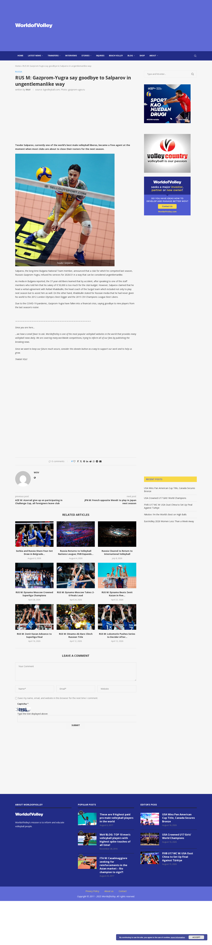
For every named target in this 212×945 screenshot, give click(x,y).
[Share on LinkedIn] (87, 461)
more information (178, 937)
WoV (28, 89)
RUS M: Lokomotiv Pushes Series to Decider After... (117, 635)
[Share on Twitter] (81, 461)
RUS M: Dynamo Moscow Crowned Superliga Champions (34, 594)
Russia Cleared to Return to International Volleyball (117, 552)
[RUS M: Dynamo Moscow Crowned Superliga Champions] (34, 575)
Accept (196, 937)
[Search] (195, 55)
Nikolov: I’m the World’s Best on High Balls (165, 514)
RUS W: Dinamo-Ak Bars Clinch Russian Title (75, 635)
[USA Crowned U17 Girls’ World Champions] (149, 839)
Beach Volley (116, 55)
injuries (100, 55)
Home (20, 55)
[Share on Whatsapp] (94, 461)
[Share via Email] (100, 461)
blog (130, 55)
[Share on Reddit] (90, 461)
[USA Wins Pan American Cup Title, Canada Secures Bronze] (149, 819)
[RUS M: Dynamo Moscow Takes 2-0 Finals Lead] (76, 575)
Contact (123, 891)
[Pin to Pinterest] (84, 461)
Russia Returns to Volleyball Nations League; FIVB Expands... (75, 552)
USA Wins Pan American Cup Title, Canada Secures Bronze (178, 818)
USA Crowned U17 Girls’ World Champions (165, 498)
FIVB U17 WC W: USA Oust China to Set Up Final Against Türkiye (177, 857)
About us (108, 891)
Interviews (71, 55)
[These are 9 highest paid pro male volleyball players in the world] (87, 819)
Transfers (53, 55)
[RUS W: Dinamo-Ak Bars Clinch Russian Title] (76, 617)
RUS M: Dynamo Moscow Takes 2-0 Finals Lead (75, 594)
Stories (85, 55)
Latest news (34, 55)
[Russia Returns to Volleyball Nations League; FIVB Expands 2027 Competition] (76, 534)
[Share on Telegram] (97, 461)
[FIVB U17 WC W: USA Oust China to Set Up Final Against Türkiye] (149, 858)
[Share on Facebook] (78, 461)
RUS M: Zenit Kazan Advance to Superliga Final (34, 635)
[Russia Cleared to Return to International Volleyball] (117, 534)
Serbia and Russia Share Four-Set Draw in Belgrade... (34, 552)
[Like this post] (74, 461)
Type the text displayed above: (32, 713)
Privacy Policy (92, 891)
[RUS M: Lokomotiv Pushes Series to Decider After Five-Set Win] (117, 617)
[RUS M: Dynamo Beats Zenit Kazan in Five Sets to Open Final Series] (117, 575)
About (152, 55)
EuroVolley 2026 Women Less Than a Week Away (169, 521)
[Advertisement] (137, 25)
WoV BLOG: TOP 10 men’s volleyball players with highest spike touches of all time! (115, 840)
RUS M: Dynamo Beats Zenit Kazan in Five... (117, 594)
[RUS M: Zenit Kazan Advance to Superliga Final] (34, 617)
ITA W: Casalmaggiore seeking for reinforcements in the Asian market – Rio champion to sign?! (113, 865)
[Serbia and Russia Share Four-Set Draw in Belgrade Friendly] (34, 534)
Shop (142, 55)
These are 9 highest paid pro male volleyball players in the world (116, 818)
